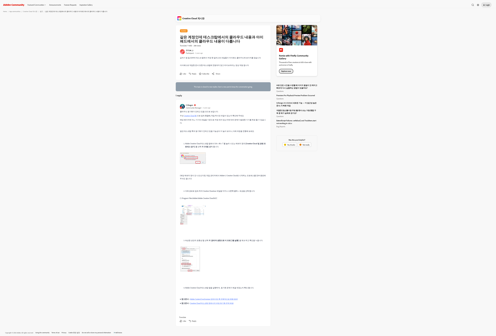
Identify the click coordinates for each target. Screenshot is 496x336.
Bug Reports (280, 126)
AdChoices (118, 333)
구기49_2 (189, 50)
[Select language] (478, 5)
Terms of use (56, 333)
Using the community (42, 333)
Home (5, 11)
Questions (280, 91)
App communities (15, 11)
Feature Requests (70, 5)
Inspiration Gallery (86, 5)
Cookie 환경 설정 (74, 333)
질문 (41, 11)
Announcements (55, 5)
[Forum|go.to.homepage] (13, 5)
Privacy (64, 333)
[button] (486, 4)
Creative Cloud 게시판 (30, 11)
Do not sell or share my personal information (96, 333)
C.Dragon (189, 105)
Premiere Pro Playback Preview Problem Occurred (295, 95)
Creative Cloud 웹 (190, 116)
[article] (223, 213)
